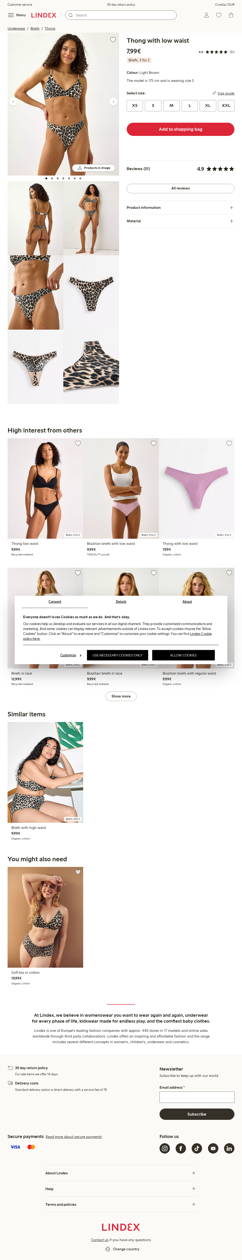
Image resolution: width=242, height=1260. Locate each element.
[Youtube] (213, 1148)
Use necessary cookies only (118, 655)
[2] (52, 178)
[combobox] (121, 15)
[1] (46, 178)
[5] (69, 178)
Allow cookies (183, 655)
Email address (172, 1087)
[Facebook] (181, 1148)
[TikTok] (197, 1148)
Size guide (226, 93)
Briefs (34, 28)
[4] (63, 178)
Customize (68, 655)
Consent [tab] (54, 602)
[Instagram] (165, 1148)
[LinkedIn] (229, 1148)
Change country (126, 1249)
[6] (75, 178)
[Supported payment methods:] (83, 1147)
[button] (63, 104)
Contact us (99, 1240)
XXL (226, 105)
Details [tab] (121, 602)
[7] (80, 178)
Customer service (20, 5)
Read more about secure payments (74, 1136)
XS (135, 105)
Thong (50, 28)
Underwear (16, 28)
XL (208, 105)
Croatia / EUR (224, 5)
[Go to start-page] (43, 15)
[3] (57, 178)
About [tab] (187, 602)
